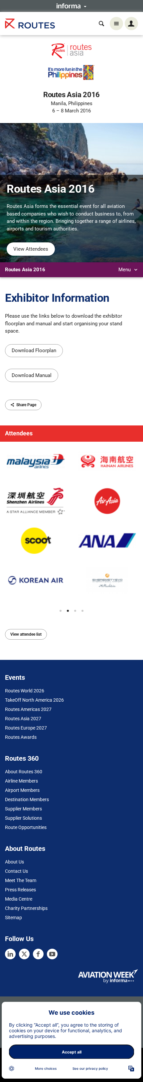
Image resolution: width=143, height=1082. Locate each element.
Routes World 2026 (24, 690)
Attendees (19, 433)
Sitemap (13, 917)
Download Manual (32, 375)
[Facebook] (38, 954)
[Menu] (116, 23)
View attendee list (26, 634)
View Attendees (30, 249)
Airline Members (21, 781)
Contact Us (16, 871)
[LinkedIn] (10, 954)
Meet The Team (20, 880)
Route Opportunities (26, 827)
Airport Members (22, 790)
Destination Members (27, 799)
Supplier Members (23, 808)
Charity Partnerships (26, 908)
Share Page (26, 405)
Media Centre (18, 899)
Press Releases (20, 889)
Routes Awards (21, 737)
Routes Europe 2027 (26, 728)
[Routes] (30, 24)
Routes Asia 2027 (23, 718)
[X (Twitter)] (24, 954)
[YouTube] (52, 954)
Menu (125, 270)
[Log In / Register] (131, 23)
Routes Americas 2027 (28, 709)
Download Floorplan (34, 350)
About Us (14, 861)
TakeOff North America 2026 (34, 700)
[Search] (101, 23)
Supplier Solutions (23, 818)
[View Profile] (36, 461)
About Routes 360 (23, 771)
